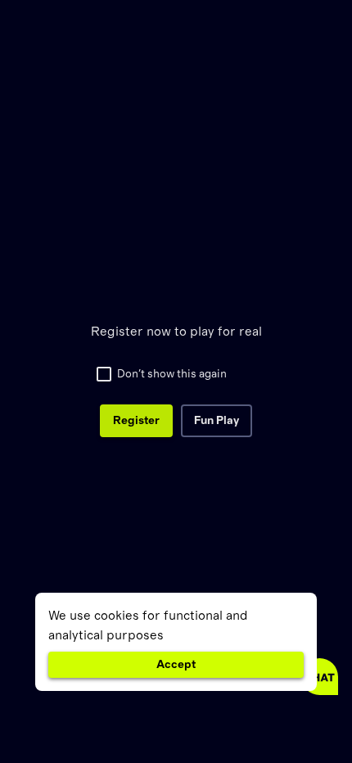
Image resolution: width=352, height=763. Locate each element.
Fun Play (216, 421)
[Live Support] (320, 677)
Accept (176, 664)
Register (136, 421)
